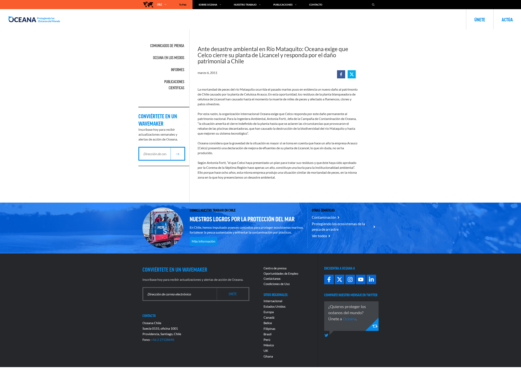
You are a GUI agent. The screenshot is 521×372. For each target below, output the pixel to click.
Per (266, 339)
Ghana (268, 356)
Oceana (349, 318)
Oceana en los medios (168, 58)
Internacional (273, 301)
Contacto (315, 4)
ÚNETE (479, 19)
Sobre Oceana (208, 4)
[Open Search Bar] (373, 4)
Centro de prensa (275, 268)
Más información (203, 241)
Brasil (267, 334)
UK (266, 350)
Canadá (269, 317)
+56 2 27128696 (162, 339)
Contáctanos (272, 278)
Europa (269, 312)
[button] (341, 74)
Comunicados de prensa (167, 46)
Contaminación (324, 217)
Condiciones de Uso (277, 284)
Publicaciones (282, 4)
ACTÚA (507, 19)
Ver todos (319, 236)
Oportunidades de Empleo (281, 273)
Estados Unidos (275, 306)
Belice (268, 323)
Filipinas (269, 328)
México (269, 345)
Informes (177, 70)
